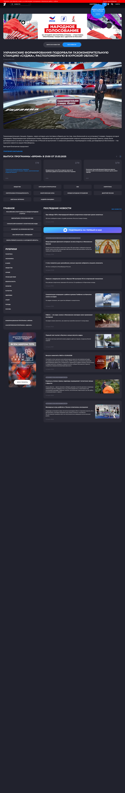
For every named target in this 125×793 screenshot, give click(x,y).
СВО (77, 186)
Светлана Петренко (17, 199)
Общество (17, 186)
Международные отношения (77, 193)
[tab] (53, 44)
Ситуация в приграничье (47, 186)
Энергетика (108, 186)
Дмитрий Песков (108, 193)
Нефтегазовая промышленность (17, 193)
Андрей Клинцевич (47, 199)
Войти (118, 4)
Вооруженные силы (47, 193)
